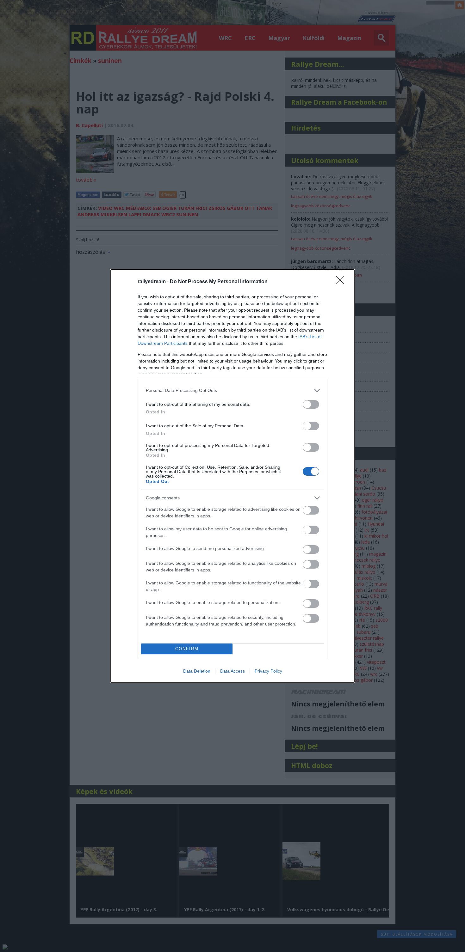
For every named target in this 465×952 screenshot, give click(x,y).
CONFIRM (187, 648)
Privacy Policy (268, 671)
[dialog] (232, 476)
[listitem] (232, 390)
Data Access (232, 671)
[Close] (342, 282)
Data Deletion (196, 671)
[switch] (311, 404)
